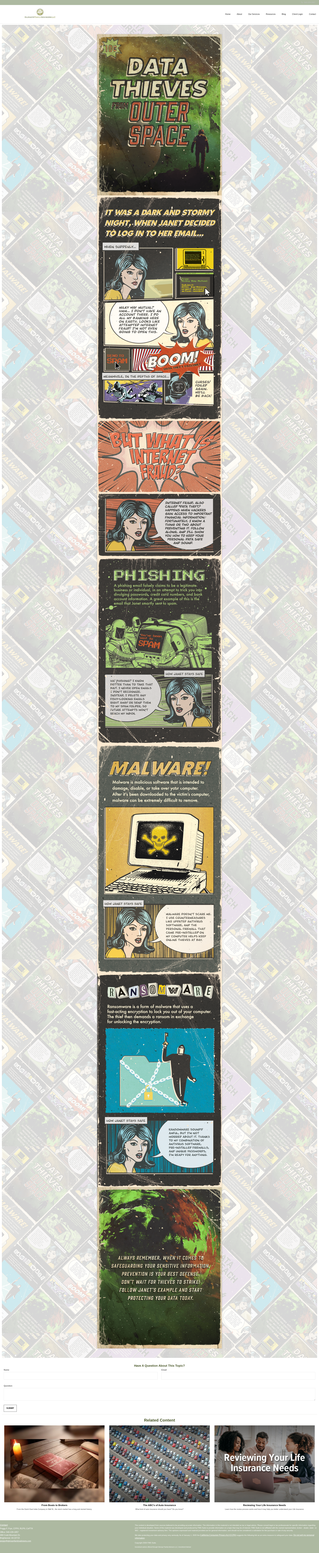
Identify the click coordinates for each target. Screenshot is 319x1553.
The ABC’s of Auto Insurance (159, 1505)
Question (8, 1386)
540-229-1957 (309, 2)
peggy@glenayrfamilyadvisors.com (15, 1541)
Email (164, 1370)
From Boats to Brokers (54, 1505)
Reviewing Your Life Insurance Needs (264, 1505)
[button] (239, 14)
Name (6, 1370)
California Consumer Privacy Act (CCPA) (218, 1535)
